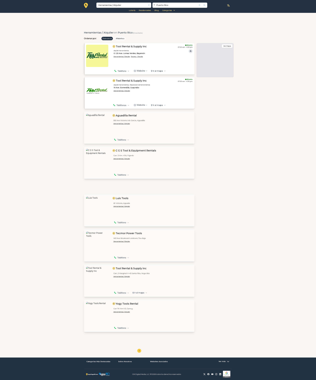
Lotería (132, 10)
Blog (156, 10)
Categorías (167, 10)
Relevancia (107, 38)
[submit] (202, 5)
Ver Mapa (227, 46)
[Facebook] (191, 51)
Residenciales (145, 10)
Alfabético (120, 38)
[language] (228, 5)
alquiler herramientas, (121, 85)
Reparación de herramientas (140, 85)
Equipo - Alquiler (137, 56)
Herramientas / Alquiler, (122, 56)
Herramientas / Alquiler (122, 91)
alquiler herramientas (121, 50)
